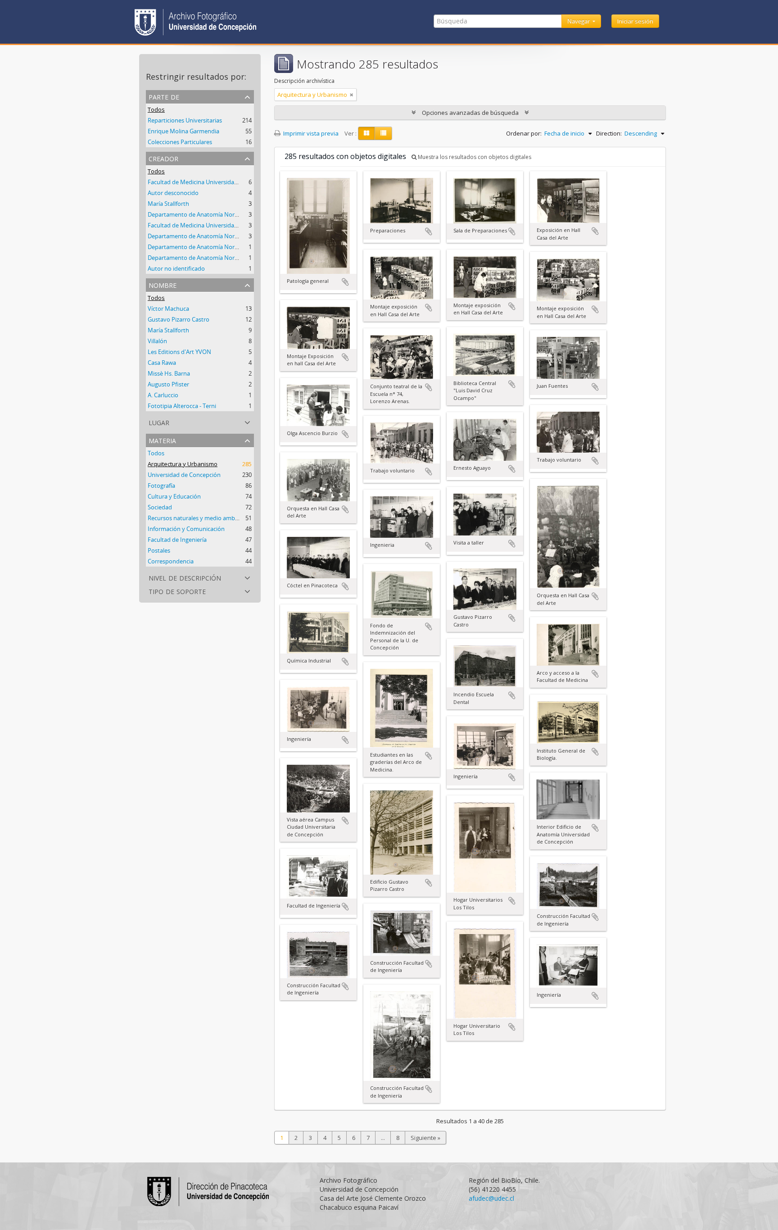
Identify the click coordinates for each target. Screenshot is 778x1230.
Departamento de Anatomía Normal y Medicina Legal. (219, 214)
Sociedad (160, 507)
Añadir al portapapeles (345, 281)
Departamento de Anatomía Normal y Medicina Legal (219, 236)
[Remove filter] (351, 94)
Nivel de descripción (185, 577)
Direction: (609, 133)
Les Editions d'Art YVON (179, 352)
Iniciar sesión (635, 21)
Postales (159, 550)
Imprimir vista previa (310, 133)
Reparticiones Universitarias (185, 120)
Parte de (164, 96)
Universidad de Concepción (184, 475)
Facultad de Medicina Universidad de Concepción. (214, 225)
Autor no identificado (176, 268)
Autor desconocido (173, 193)
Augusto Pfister (168, 384)
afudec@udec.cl (491, 1198)
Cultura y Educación (174, 496)
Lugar (159, 422)
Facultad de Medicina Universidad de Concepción (213, 182)
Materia (162, 440)
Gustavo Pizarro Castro (178, 319)
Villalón (157, 341)
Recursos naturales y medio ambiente (198, 518)
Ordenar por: (524, 133)
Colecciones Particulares (180, 142)
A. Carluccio (163, 395)
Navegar (579, 21)
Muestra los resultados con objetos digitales (473, 157)
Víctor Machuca (168, 308)
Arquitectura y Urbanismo (182, 464)
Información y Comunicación (186, 529)
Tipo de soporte (177, 591)
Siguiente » (425, 1138)
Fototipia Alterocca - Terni (182, 406)
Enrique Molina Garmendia (183, 131)
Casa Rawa (162, 363)
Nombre (162, 284)
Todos (156, 109)
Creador (163, 158)
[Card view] (366, 133)
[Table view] (383, 133)
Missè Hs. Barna (169, 373)
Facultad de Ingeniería (177, 540)
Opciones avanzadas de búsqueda (470, 113)
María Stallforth (168, 204)
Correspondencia (171, 561)
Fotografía (161, 485)
